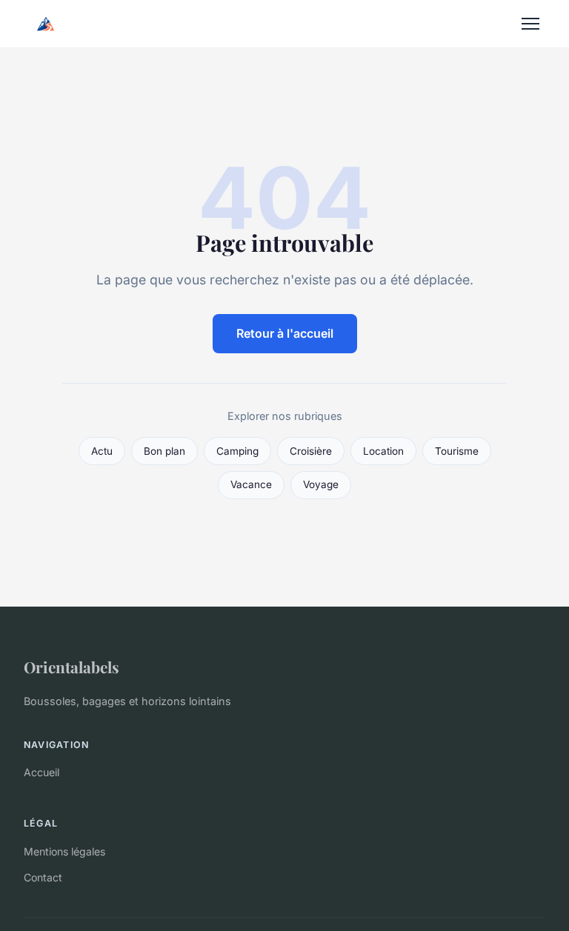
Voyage (321, 484)
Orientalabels (71, 666)
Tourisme (457, 451)
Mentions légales (64, 851)
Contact (43, 877)
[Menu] (530, 24)
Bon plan (164, 451)
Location (383, 451)
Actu (102, 451)
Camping (237, 451)
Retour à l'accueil (284, 333)
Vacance (251, 484)
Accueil (41, 772)
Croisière (311, 451)
